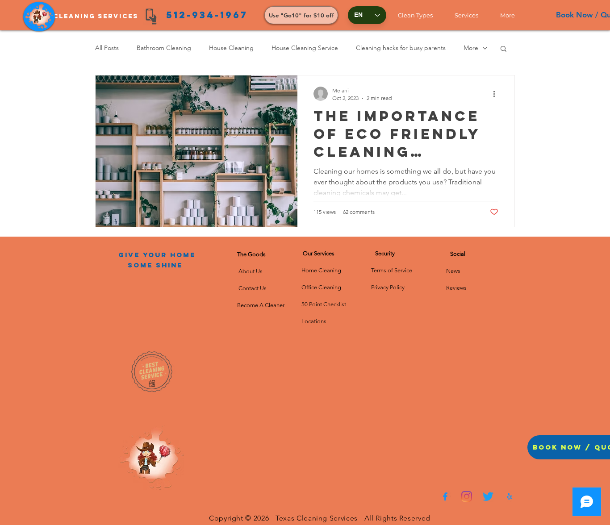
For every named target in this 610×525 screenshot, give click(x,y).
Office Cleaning (322, 287)
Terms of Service (391, 270)
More (471, 48)
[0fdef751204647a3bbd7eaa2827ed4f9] (445, 496)
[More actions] (497, 93)
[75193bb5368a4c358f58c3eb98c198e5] (509, 496)
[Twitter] (488, 496)
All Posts (107, 48)
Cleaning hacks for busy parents (401, 48)
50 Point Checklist (323, 304)
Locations (313, 321)
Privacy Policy (388, 287)
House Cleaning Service (305, 48)
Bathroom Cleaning (164, 48)
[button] (419, 15)
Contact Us (252, 288)
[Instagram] (466, 496)
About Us (251, 271)
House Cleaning (231, 48)
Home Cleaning (321, 270)
